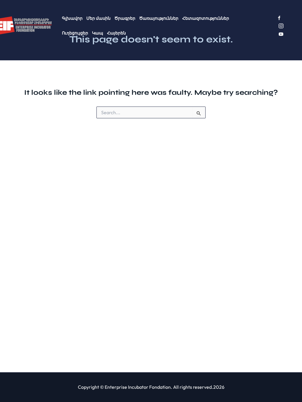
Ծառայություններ (158, 18)
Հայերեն (116, 33)
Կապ (97, 33)
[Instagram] (281, 26)
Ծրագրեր (124, 18)
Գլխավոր (72, 18)
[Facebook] (279, 18)
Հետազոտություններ (205, 18)
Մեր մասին (98, 18)
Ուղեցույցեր (75, 33)
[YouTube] (281, 34)
